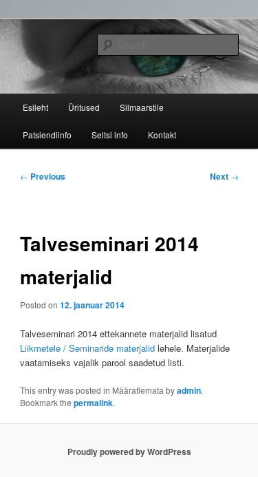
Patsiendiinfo (47, 134)
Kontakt (162, 134)
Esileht (35, 107)
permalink (93, 402)
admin (189, 390)
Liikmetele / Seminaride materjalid (87, 347)
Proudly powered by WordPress (129, 451)
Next (224, 176)
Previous (42, 176)
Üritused (84, 107)
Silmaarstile (142, 107)
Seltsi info (110, 134)
